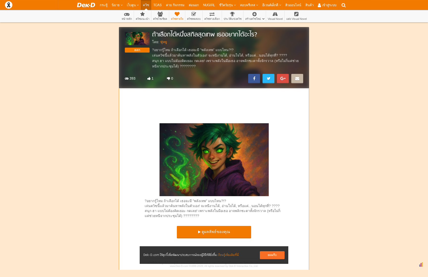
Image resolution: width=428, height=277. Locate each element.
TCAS (157, 4)
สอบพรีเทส (248, 4)
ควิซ (146, 4)
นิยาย (116, 4)
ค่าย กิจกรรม (175, 4)
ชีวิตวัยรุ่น (226, 4)
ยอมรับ (272, 255)
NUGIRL (209, 4)
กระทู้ (103, 4)
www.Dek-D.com (179, 266)
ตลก (137, 50)
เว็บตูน (132, 4)
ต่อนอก (194, 4)
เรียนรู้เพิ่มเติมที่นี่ (228, 255)
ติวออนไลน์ (293, 4)
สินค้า (309, 4)
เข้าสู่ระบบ (328, 4)
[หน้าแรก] (86, 5)
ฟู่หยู (163, 42)
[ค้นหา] (344, 5)
